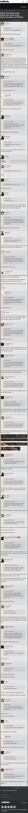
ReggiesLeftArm (9, 586)
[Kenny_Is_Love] (2, 324)
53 (21, 20)
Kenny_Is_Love (9, 324)
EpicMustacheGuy (9, 355)
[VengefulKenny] (2, 344)
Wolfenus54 (8, 95)
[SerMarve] (2, 23)
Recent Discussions (6, 797)
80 (25, 20)
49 (14, 20)
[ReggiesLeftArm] (2, 586)
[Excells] (2, 157)
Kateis (5, 28)
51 (17, 20)
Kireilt (7, 312)
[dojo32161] (2, 39)
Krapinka (6, 142)
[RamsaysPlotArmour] (2, 377)
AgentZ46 (7, 496)
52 (19, 20)
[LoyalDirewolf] (2, 272)
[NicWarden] (2, 117)
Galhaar (8, 252)
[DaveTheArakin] (2, 474)
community (23, 802)
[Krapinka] (2, 233)
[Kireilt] (3, 312)
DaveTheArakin (9, 473)
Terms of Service (23, 809)
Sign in (1, 790)
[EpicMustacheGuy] (2, 356)
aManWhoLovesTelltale (11, 537)
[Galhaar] (3, 251)
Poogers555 (7, 121)
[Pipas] (2, 180)
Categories (24, 7)
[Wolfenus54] (2, 95)
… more (20, 86)
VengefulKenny (9, 343)
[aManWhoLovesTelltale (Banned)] (2, 538)
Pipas (6, 179)
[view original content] (15, 170)
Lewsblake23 (8, 54)
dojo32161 (7, 38)
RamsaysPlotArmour (10, 377)
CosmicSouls (8, 752)
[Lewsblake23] (2, 55)
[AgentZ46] (2, 497)
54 (22, 20)
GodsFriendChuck (8, 256)
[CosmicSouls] (2, 752)
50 (16, 20)
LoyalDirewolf (8, 271)
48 (13, 20)
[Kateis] (2, 682)
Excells (6, 156)
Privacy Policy (4, 810)
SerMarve (7, 23)
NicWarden (7, 116)
